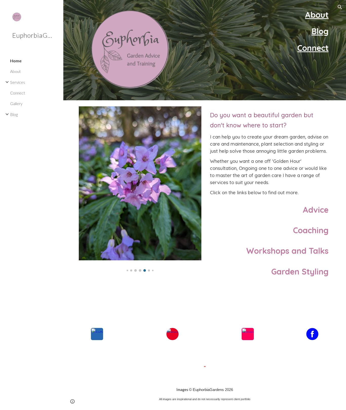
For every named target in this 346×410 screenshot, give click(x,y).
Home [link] (16, 60)
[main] (226, 11)
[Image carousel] (140, 189)
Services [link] (17, 82)
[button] (340, 7)
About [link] (15, 71)
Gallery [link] (16, 103)
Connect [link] (17, 92)
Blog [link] (14, 114)
